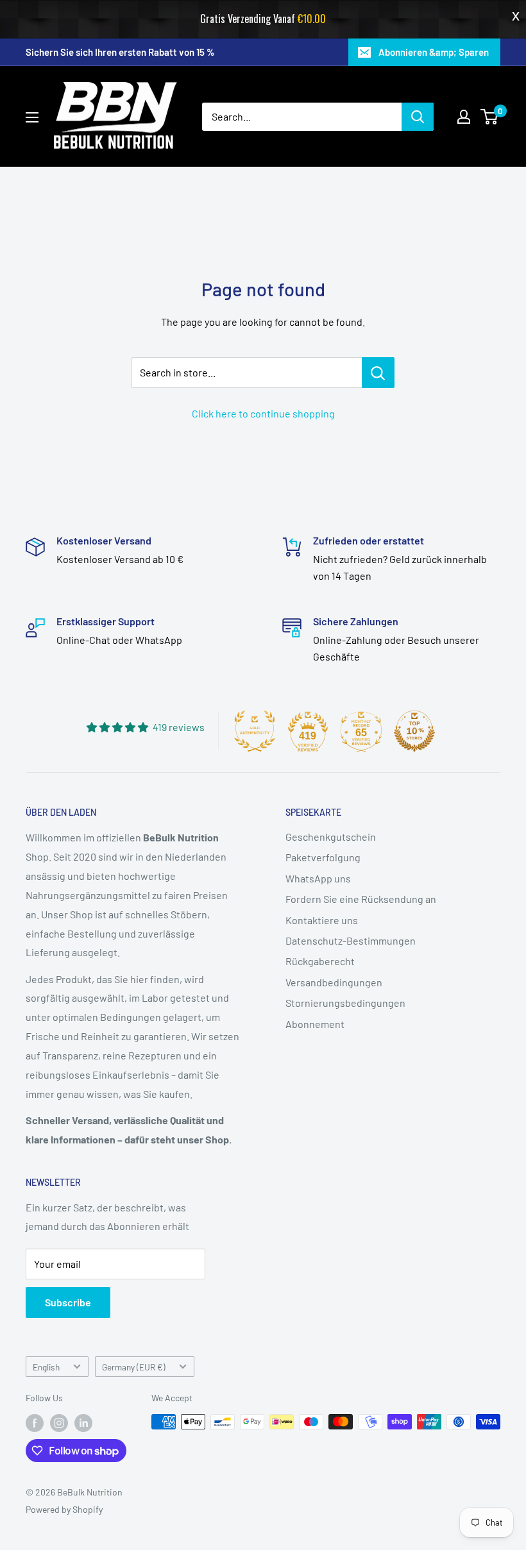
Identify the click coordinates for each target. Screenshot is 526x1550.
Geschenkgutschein (330, 836)
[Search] (418, 117)
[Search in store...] (378, 372)
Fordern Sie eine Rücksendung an (360, 899)
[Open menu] (32, 117)
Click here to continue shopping (263, 413)
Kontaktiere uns (321, 920)
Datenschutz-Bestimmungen (350, 940)
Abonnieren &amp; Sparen (433, 52)
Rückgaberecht (320, 961)
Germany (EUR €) (133, 1366)
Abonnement (314, 1024)
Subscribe (68, 1302)
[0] (490, 116)
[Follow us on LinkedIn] (83, 1423)
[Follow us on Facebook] (35, 1423)
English (46, 1366)
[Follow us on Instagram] (59, 1423)
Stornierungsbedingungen (345, 1003)
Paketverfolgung (323, 857)
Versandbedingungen (333, 982)
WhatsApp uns (318, 878)
